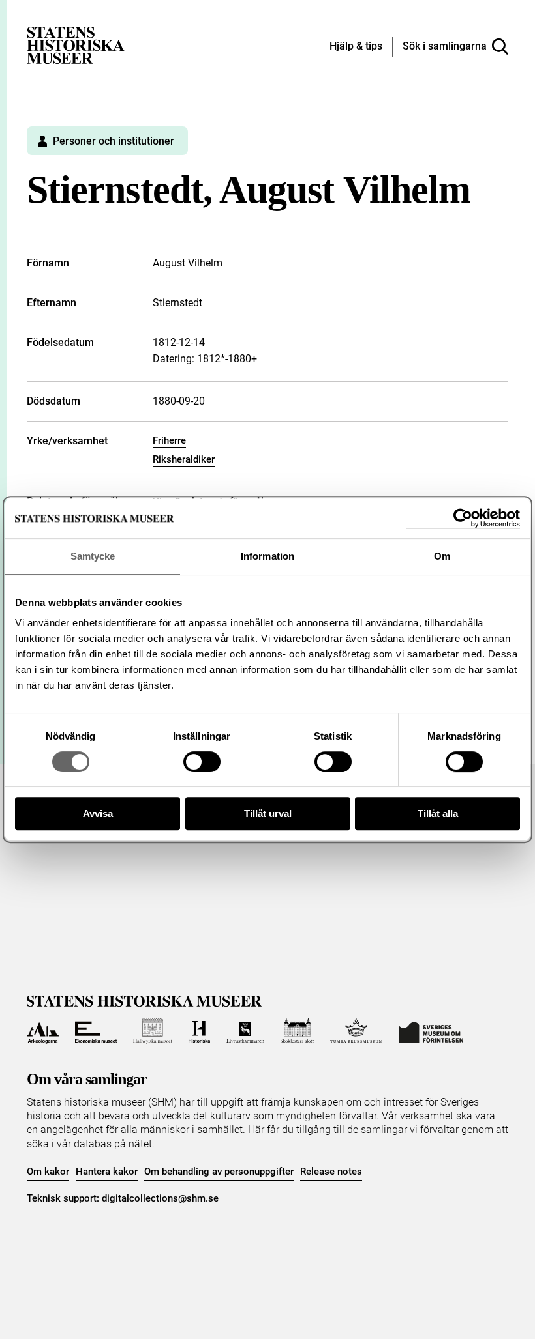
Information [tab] (267, 556)
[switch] (202, 761)
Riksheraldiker (184, 459)
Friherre (169, 440)
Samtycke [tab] (92, 556)
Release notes (331, 1171)
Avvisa (98, 813)
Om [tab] (442, 556)
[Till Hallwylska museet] (152, 1031)
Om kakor (48, 1171)
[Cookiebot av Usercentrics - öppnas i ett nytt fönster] (463, 518)
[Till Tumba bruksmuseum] (356, 1031)
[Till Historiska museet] (199, 1031)
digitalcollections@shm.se (160, 1198)
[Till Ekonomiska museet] (96, 1031)
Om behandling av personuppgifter (219, 1171)
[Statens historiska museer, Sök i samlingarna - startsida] (76, 45)
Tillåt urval (268, 813)
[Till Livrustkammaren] (245, 1031)
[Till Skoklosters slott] (297, 1031)
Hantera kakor (107, 1171)
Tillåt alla (438, 813)
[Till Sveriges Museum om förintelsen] (431, 1031)
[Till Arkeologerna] (43, 1031)
